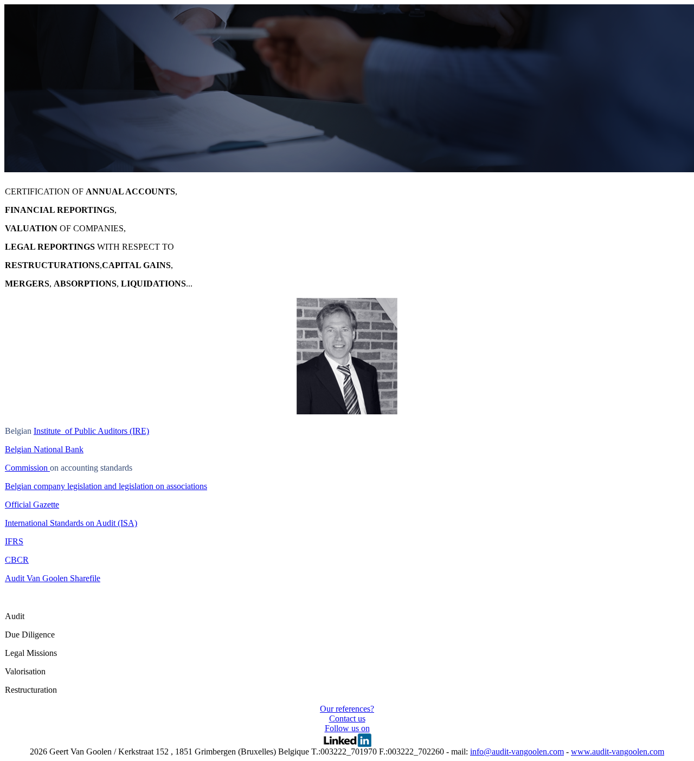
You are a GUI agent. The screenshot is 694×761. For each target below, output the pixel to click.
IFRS (14, 541)
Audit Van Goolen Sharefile (52, 578)
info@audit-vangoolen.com (517, 751)
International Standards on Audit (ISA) (71, 523)
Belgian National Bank (44, 449)
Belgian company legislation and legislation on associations (106, 486)
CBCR (17, 559)
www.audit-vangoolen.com (617, 751)
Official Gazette (32, 504)
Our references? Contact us (347, 713)
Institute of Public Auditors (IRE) (91, 430)
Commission (27, 467)
